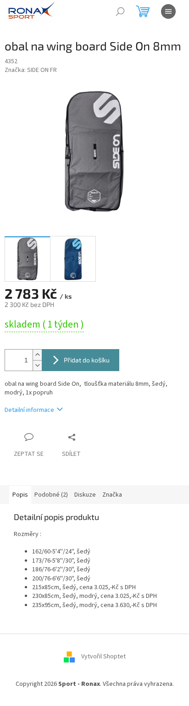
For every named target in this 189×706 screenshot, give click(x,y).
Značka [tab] (112, 494)
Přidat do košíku (87, 360)
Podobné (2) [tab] (51, 494)
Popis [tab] (20, 494)
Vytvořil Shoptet (103, 656)
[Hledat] (120, 11)
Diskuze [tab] (85, 494)
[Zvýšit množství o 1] (37, 355)
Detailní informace (29, 410)
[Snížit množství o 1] (37, 365)
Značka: (31, 70)
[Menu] (168, 11)
